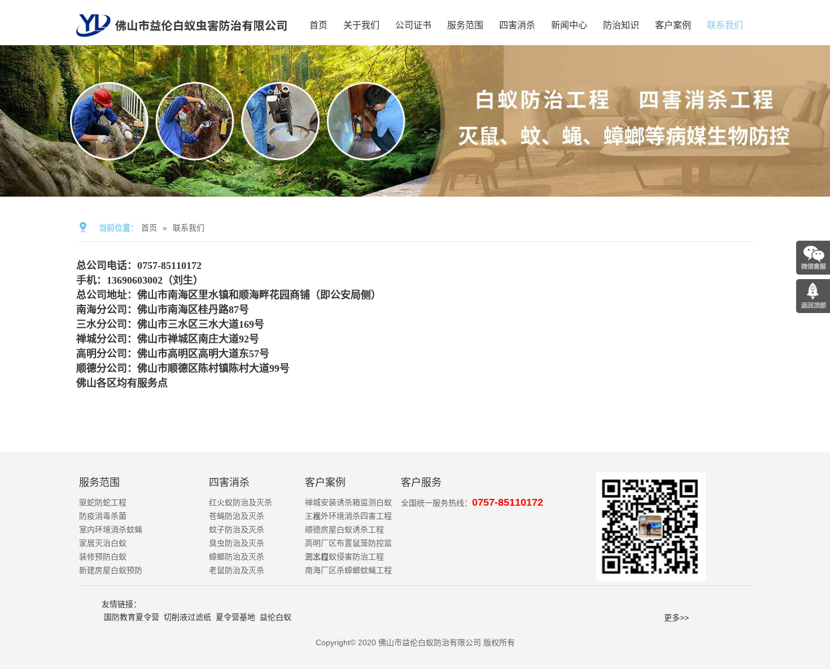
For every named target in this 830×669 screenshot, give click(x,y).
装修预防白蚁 (102, 556)
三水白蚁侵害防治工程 (344, 556)
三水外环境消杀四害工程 (348, 515)
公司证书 (413, 25)
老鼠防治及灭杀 (236, 570)
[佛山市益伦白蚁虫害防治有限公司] (181, 40)
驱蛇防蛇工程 (102, 502)
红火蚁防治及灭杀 (240, 502)
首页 (318, 25)
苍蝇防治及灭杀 (236, 515)
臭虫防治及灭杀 (236, 543)
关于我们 (361, 25)
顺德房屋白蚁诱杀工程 (344, 529)
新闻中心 (569, 25)
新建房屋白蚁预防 (110, 570)
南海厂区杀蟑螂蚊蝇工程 (348, 570)
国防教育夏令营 (131, 617)
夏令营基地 (235, 617)
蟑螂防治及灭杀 (236, 556)
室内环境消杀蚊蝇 (110, 529)
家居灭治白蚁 (102, 543)
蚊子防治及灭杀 (236, 529)
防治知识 (621, 25)
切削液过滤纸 (187, 617)
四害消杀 (517, 25)
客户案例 (673, 25)
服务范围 (465, 25)
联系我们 (725, 25)
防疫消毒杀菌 (102, 515)
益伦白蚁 (275, 617)
